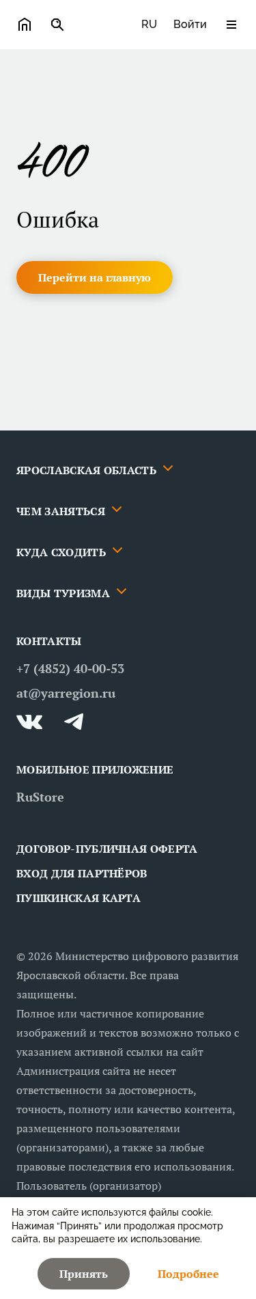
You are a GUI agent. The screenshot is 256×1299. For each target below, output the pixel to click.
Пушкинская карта (78, 898)
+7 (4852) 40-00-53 (70, 668)
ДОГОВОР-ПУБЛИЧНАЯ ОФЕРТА (107, 849)
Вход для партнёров (81, 873)
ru (149, 24)
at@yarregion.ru (65, 693)
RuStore (40, 797)
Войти (190, 24)
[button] (94, 277)
